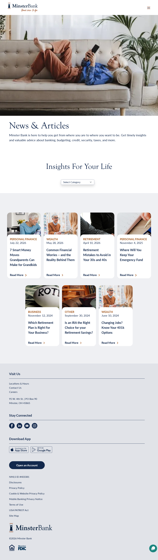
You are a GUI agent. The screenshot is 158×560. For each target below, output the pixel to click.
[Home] (23, 7)
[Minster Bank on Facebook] (12, 425)
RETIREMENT (91, 239)
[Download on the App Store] (19, 449)
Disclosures (15, 482)
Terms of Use (16, 504)
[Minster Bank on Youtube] (27, 425)
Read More (16, 275)
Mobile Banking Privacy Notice (25, 499)
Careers (13, 392)
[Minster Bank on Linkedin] (20, 425)
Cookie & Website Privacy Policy (26, 493)
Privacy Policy (16, 488)
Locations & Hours (19, 383)
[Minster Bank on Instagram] (34, 425)
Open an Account (27, 465)
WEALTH (52, 239)
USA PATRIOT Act (19, 510)
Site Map (14, 515)
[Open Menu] (148, 7)
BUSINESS (34, 312)
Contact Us (15, 387)
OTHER (69, 312)
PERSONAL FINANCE (23, 239)
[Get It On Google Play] (41, 449)
